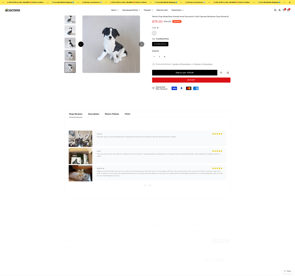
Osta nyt (191, 80)
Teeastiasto (152, 246)
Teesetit (150, 238)
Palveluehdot (111, 246)
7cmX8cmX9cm (160, 44)
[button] (221, 72)
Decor (150, 231)
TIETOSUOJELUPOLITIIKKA (116, 242)
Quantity (155, 51)
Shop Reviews (75, 114)
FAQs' (128, 114)
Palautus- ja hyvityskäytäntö (116, 238)
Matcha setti (152, 242)
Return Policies (112, 114)
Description (93, 114)
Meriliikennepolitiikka (113, 234)
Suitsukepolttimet (154, 234)
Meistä (108, 231)
